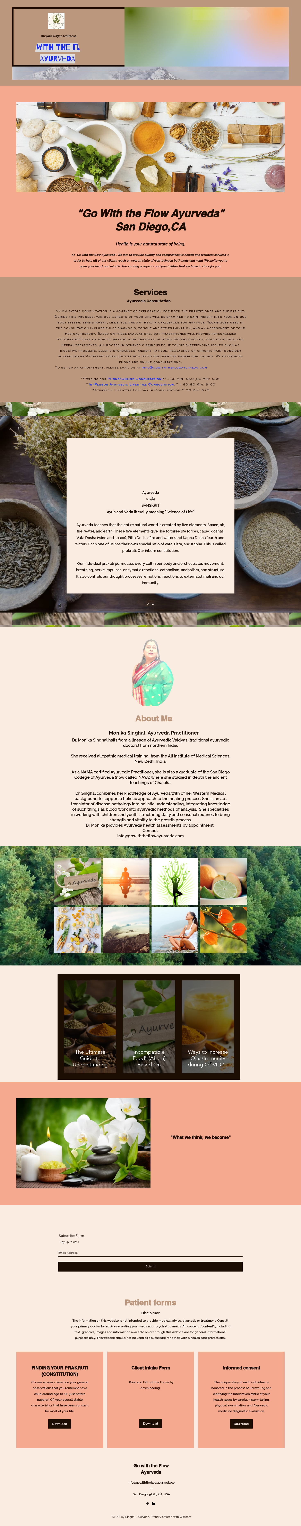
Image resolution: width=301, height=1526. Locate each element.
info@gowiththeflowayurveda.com (174, 367)
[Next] (284, 514)
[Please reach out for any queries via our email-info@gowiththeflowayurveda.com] (222, 15)
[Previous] (16, 514)
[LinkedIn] (154, 1503)
